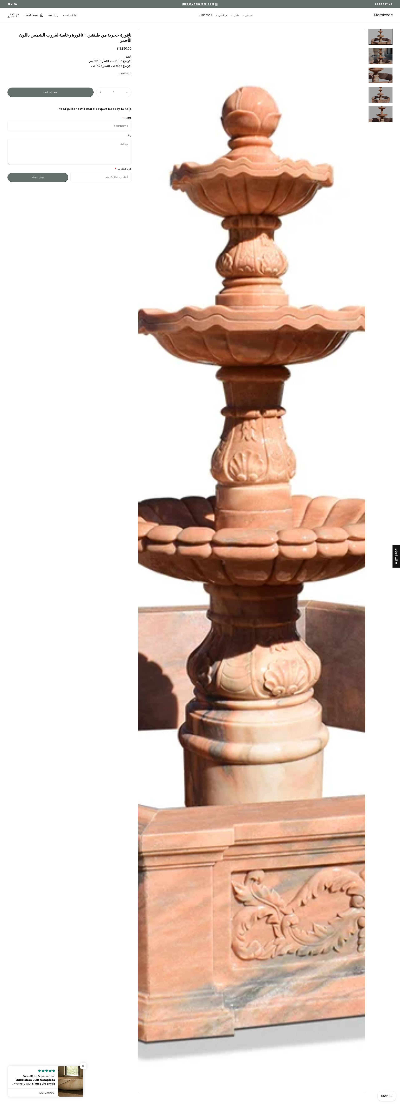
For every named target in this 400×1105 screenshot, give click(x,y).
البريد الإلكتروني (124, 169)
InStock (206, 15)
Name (128, 118)
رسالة (128, 135)
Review (13, 4)
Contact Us (383, 4)
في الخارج (222, 15)
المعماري (249, 15)
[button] (70, 15)
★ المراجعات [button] (396, 556)
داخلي (236, 15)
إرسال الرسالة (38, 177)
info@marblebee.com (198, 4)
